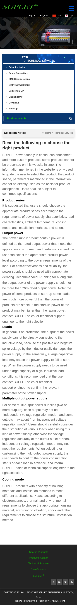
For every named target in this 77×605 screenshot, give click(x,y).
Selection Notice (17, 67)
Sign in (32, 15)
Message (13, 108)
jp (72, 15)
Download (14, 103)
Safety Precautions (18, 73)
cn (60, 15)
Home (48, 133)
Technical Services (64, 133)
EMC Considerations (19, 79)
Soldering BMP (16, 91)
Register (44, 15)
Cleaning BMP (16, 97)
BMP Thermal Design (19, 85)
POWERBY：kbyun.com (52, 601)
